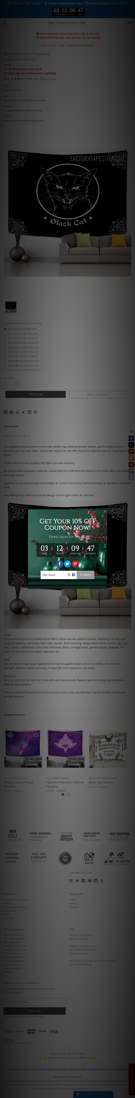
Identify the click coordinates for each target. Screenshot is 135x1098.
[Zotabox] (104, 585)
